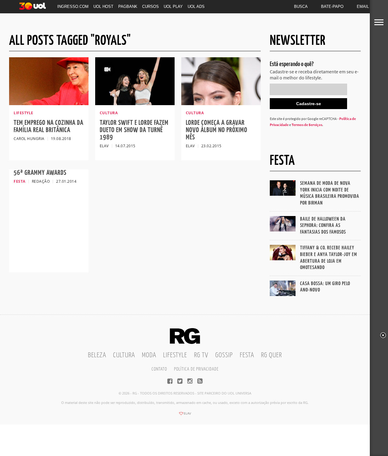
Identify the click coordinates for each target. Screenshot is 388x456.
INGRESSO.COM (73, 6)
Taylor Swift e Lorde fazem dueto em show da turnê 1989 (134, 130)
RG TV (201, 355)
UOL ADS (196, 6)
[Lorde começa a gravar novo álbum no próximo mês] (221, 103)
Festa (247, 355)
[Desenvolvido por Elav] (184, 415)
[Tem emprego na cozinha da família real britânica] (49, 103)
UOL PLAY (173, 6)
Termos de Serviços (307, 124)
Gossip (224, 355)
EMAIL (363, 6)
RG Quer (271, 355)
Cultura (124, 355)
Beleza (97, 355)
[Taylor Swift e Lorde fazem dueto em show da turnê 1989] (135, 103)
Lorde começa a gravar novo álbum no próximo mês (216, 130)
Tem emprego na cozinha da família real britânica (48, 126)
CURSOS (150, 6)
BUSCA (301, 6)
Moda (149, 355)
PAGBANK (127, 6)
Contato (159, 369)
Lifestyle (175, 355)
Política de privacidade (196, 369)
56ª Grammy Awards (40, 172)
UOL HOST (103, 6)
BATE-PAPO (332, 6)
